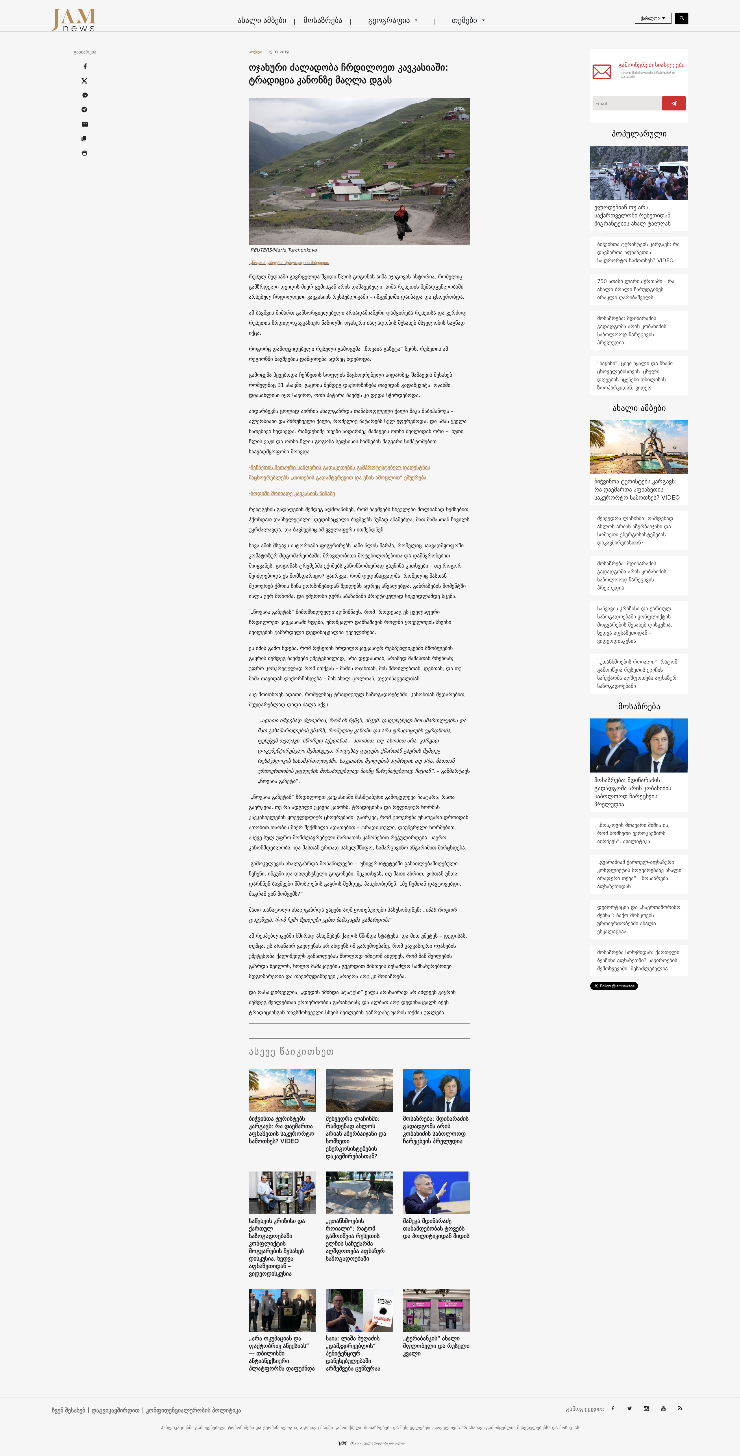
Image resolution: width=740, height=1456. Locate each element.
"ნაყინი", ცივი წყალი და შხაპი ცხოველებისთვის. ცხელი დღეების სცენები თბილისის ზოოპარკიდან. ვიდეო (635, 375)
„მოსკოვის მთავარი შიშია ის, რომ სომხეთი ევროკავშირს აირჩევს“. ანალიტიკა (633, 833)
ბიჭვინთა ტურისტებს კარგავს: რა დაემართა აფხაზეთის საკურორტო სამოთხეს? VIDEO (281, 1130)
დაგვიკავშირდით (116, 1410)
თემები (464, 20)
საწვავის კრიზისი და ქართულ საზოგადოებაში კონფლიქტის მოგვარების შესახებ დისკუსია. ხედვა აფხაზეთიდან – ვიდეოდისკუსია (277, 1247)
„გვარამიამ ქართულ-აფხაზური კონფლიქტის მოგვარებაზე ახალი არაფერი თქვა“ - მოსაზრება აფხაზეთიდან (639, 874)
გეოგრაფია (389, 20)
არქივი (258, 51)
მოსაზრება (323, 20)
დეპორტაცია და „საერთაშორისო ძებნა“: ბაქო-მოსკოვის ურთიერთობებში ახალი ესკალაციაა (638, 919)
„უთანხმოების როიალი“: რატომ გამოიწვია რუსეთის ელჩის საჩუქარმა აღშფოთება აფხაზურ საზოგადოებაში (355, 1239)
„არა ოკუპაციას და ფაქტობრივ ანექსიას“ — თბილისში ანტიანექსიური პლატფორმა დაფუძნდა (282, 1353)
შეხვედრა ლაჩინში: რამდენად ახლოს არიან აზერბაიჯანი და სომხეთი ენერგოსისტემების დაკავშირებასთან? (356, 1137)
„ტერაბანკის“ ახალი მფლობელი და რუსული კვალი (436, 1346)
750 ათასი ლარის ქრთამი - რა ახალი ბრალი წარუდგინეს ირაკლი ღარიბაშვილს (635, 289)
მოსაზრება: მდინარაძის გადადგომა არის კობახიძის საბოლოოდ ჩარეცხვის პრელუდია (436, 1130)
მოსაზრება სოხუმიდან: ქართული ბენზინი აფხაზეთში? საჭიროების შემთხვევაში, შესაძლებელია (638, 960)
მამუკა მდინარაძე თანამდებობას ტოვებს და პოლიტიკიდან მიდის (436, 1228)
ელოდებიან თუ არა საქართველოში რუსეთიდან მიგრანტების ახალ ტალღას (632, 215)
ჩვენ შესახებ (68, 1410)
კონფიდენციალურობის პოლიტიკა (193, 1410)
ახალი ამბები (262, 20)
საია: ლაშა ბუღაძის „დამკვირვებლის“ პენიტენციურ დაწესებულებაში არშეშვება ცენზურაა (353, 1353)
